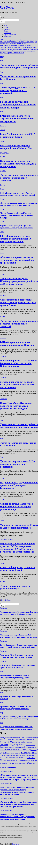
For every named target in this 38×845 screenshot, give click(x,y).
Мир (5, 25)
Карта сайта (8, 36)
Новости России (26, 755)
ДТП (23, 749)
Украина (21, 760)
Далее (8, 600)
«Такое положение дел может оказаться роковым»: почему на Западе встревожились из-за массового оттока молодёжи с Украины (17, 790)
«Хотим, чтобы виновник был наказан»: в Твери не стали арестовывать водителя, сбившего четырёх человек (18, 804)
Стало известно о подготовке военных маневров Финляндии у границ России (19, 49)
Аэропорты (32, 737)
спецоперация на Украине (22, 763)
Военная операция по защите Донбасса (15, 747)
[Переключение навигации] (1, 16)
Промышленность (10, 34)
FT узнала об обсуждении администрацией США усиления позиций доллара (18, 104)
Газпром (20, 749)
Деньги (27, 749)
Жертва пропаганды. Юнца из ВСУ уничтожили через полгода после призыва (17, 385)
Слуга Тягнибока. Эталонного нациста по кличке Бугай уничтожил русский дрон (16, 406)
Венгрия (14, 742)
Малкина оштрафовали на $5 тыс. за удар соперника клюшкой (19, 526)
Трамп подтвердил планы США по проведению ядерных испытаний (17, 90)
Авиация (2, 737)
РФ (20, 758)
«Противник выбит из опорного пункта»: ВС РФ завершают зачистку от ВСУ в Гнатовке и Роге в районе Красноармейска (17, 547)
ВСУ (9, 741)
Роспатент (24, 757)
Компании (27, 752)
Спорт (6, 31)
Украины (27, 760)
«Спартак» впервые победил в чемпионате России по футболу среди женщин (18, 43)
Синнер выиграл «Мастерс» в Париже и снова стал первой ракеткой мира (16, 506)
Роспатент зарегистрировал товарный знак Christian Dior (16, 147)
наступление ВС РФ (5, 763)
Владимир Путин (17, 744)
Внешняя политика (30, 745)
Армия (13, 737)
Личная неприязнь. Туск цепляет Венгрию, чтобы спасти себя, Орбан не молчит (18, 363)
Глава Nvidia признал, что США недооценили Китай (17, 135)
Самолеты (8, 760)
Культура (7, 29)
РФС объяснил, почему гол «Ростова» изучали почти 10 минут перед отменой (17, 194)
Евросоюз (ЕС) (10, 753)
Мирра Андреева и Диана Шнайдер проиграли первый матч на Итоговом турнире (16, 46)
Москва (12, 755)
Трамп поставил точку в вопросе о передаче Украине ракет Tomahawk (17, 52)
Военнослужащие (11, 750)
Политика (7, 33)
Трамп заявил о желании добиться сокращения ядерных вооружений (19, 66)
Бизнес (6, 27)
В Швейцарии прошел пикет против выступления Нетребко (17, 343)
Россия (31, 757)
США (3, 760)
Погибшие (2, 757)
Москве (18, 755)
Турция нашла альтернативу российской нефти (16, 587)
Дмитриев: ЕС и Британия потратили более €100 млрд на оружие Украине (16, 656)
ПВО (32, 755)
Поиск (2, 18)
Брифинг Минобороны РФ (24, 739)
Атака (27, 737)
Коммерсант (18, 753)
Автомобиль (8, 737)
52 (5, 600)
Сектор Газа (14, 760)
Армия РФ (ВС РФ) (21, 737)
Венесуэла (20, 742)
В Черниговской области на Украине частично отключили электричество (17, 118)
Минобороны (6, 755)
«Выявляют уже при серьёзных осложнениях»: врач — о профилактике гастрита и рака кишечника (17, 816)
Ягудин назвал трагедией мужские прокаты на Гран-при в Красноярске (16, 226)
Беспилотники (10, 739)
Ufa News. (7, 7)
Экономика (33, 760)
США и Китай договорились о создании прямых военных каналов (17, 666)
